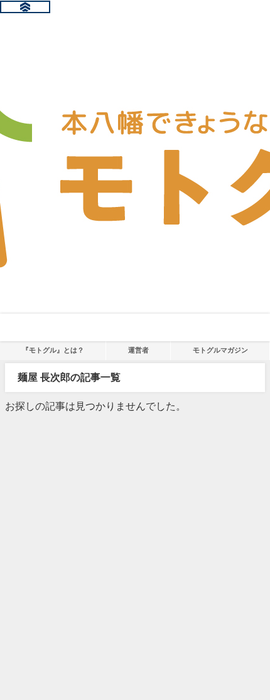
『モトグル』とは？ (53, 350)
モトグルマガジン (220, 350)
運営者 (138, 350)
